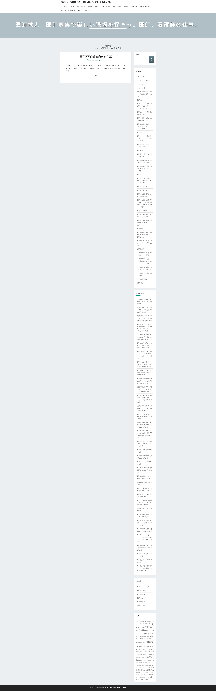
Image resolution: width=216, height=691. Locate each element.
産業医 (152, 667)
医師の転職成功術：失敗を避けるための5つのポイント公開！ (144, 354)
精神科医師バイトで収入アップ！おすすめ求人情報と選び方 (144, 318)
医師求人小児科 (142, 190)
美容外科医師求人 (144, 6)
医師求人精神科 (117, 6)
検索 (137, 55)
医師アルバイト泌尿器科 (144, 494)
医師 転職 (141, 627)
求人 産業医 (147, 667)
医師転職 (126, 6)
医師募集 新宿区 (146, 638)
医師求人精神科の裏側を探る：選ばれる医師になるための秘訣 (144, 397)
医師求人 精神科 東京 (145, 651)
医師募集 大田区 (146, 636)
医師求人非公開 (142, 450)
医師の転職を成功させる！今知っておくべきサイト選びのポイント (144, 126)
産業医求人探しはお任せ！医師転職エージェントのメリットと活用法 (144, 261)
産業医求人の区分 (142, 508)
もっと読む (96, 76)
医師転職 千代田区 (142, 660)
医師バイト (140, 132)
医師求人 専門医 (145, 646)
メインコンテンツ (142, 88)
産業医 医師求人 (140, 670)
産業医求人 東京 (147, 674)
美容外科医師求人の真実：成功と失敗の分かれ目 (144, 425)
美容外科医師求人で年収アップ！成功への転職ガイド (144, 389)
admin (102, 60)
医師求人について (142, 560)
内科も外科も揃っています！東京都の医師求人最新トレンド (144, 94)
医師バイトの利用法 (143, 554)
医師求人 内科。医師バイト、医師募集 (79, 10)
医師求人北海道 (106, 6)
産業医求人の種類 (142, 482)
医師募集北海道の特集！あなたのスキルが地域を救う (144, 381)
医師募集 (90, 6)
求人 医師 (142, 667)
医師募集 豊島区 (142, 642)
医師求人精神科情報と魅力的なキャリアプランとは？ (144, 223)
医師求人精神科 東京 (141, 657)
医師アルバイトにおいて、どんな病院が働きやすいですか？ (144, 537)
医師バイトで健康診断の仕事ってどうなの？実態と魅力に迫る (144, 138)
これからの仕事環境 (143, 80)
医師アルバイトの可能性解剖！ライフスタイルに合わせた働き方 (144, 106)
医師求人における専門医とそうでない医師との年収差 (144, 568)
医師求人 (97, 6)
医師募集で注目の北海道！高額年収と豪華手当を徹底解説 (144, 433)
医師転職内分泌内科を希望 (95, 56)
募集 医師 (145, 621)
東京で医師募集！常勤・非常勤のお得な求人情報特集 (144, 337)
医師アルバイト (81, 6)
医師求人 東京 (145, 649)
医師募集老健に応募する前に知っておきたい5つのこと (144, 168)
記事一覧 (63, 10)
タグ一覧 (72, 6)
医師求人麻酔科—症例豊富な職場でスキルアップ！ (144, 502)
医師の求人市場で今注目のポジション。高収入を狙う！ (144, 345)
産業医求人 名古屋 (140, 672)
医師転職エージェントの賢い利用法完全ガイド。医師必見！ (144, 235)
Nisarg (124, 687)
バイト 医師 (139, 621)
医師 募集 (142, 624)
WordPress (112, 687)
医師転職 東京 (141, 663)
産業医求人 (134, 6)
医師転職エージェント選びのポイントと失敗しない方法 (144, 243)
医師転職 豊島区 (141, 665)
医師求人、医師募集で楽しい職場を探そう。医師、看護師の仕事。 (86, 2)
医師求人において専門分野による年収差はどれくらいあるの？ (144, 180)
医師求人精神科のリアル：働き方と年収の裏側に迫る (144, 364)
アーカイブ (64, 6)
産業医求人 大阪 (148, 672)
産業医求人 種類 (145, 677)
